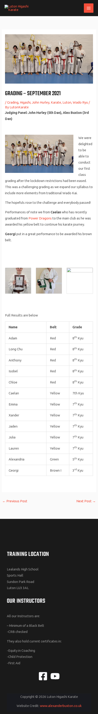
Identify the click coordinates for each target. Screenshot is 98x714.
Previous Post (14, 501)
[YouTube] (55, 676)
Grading (12, 102)
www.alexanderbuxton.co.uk (61, 706)
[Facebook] (43, 676)
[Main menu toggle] (88, 8)
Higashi (25, 102)
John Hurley (40, 102)
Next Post (86, 501)
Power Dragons (40, 218)
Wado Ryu (80, 102)
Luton (66, 102)
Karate (56, 102)
